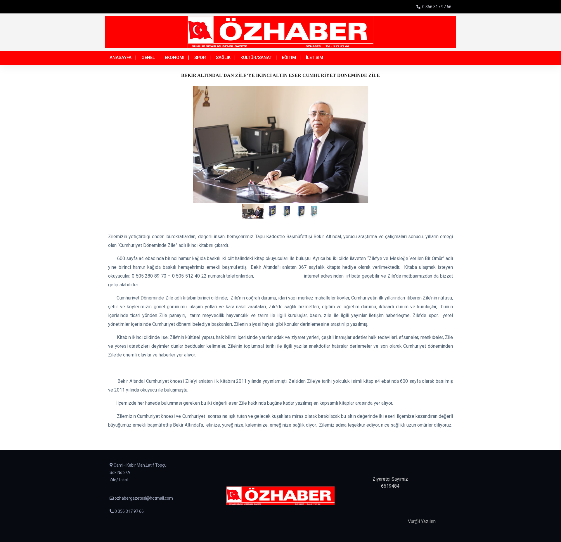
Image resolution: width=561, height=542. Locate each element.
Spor (200, 57)
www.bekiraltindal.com (278, 276)
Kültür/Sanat (256, 57)
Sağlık (223, 57)
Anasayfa (120, 57)
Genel (148, 57)
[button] (135, 144)
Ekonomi (174, 57)
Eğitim (289, 57)
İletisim (314, 57)
